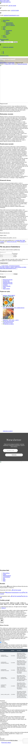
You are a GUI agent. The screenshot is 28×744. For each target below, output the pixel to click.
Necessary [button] (2, 641)
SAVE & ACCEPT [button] (4, 735)
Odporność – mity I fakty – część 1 (11, 320)
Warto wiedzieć (6, 288)
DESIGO (3, 608)
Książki (7, 31)
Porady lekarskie (6, 286)
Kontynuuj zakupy (6, 742)
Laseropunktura (9, 22)
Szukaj (15, 42)
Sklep (4, 29)
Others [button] (1, 729)
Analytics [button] (2, 714)
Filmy (4, 35)
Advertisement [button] (3, 721)
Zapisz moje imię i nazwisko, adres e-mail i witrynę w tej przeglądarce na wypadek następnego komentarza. (13, 260)
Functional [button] (2, 700)
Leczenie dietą (11, 62)
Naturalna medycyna (7, 282)
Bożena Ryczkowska (22, 64)
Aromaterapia (9, 30)
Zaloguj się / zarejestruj (8, 47)
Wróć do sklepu (14, 740)
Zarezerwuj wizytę (4, 39)
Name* (15, 255)
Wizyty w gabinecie (10, 25)
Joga (4, 27)
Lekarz (4, 26)
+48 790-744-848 (17, 590)
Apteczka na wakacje (8, 431)
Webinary (8, 33)
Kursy (7, 34)
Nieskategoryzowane (7, 283)
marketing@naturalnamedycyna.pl (11, 15)
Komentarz (15, 253)
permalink (22, 241)
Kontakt (5, 36)
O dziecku (5, 284)
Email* (15, 256)
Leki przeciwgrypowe (8, 322)
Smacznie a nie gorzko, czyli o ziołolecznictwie (13, 307)
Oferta (4, 21)
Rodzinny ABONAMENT (9, 295)
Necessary (4, 642)
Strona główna (6, 20)
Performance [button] (3, 707)
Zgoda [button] (1, 618)
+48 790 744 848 (12, 5)
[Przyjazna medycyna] (5, 1)
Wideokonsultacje (10, 24)
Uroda (4, 287)
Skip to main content (4, 0)
